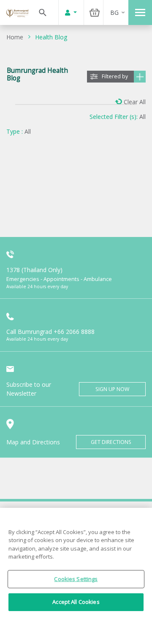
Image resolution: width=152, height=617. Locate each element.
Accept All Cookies (75, 602)
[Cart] (94, 12)
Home (14, 37)
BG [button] (114, 12)
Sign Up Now (112, 389)
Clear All (135, 102)
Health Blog (51, 37)
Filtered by (115, 76)
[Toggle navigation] (140, 12)
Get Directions (111, 442)
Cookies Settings (76, 579)
